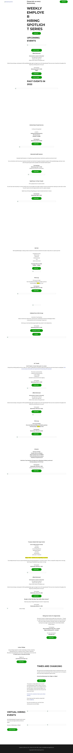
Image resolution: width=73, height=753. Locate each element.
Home (46, 1)
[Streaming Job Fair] (8, 1)
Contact (56, 1)
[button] (36, 33)
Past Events (51, 1)
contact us (32, 699)
